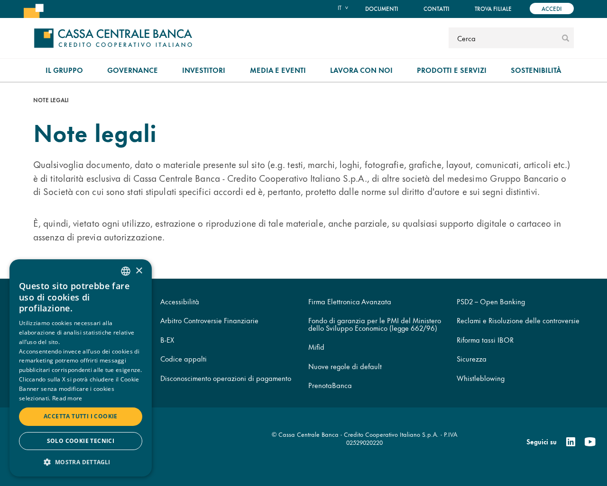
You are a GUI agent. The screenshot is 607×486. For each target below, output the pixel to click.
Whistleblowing (481, 377)
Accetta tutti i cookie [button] (81, 416)
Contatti (436, 8)
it (339, 7)
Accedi (552, 8)
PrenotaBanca (330, 385)
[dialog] (80, 368)
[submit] (565, 37)
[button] (80, 461)
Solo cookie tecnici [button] (81, 441)
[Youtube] (590, 442)
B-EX (167, 339)
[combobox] (125, 271)
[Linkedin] (570, 442)
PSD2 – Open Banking (491, 301)
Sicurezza (472, 358)
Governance (132, 69)
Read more (67, 398)
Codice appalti (183, 358)
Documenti (381, 8)
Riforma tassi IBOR (485, 339)
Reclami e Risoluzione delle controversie (518, 320)
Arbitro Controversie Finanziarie (209, 320)
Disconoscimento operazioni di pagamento (225, 377)
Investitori (203, 69)
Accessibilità (179, 301)
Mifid (316, 346)
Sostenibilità (536, 69)
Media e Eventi (278, 69)
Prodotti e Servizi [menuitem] (452, 69)
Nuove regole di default (345, 366)
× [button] (138, 270)
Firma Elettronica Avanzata (349, 301)
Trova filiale (493, 8)
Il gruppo (64, 69)
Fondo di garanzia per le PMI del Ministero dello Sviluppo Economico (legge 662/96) (374, 324)
